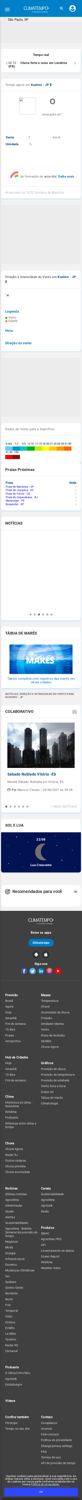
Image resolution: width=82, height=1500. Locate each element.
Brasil (9, 1000)
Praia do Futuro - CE (18, 493)
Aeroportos (13, 1041)
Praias (9, 1035)
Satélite (46, 1041)
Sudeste (10, 1282)
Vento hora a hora (53, 1086)
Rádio (45, 1211)
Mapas (46, 995)
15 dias (10, 1029)
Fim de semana (15, 1023)
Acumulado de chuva (55, 1012)
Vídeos (10, 1401)
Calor (9, 1316)
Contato (47, 1417)
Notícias (11, 1188)
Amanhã (11, 1018)
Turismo (10, 1339)
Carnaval (11, 1351)
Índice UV (47, 1092)
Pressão (46, 1018)
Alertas (10, 1217)
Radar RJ (11, 1155)
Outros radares (15, 1160)
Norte (9, 1299)
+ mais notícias (64, 806)
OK (41, 1491)
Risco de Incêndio (53, 1035)
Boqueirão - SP (15, 504)
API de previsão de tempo (58, 1463)
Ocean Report (50, 1256)
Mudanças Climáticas (20, 1270)
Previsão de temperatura (58, 1074)
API (43, 1245)
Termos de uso (51, 1457)
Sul (7, 1276)
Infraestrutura (15, 1259)
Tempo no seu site (17, 1428)
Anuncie (46, 1428)
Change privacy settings (56, 1446)
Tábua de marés (52, 1097)
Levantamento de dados (57, 1250)
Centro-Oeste (14, 1287)
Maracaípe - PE (15, 500)
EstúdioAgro (13, 1384)
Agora (9, 1006)
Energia (10, 1253)
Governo (11, 1264)
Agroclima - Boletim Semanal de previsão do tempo (21, 1232)
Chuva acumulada (17, 1172)
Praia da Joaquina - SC (20, 490)
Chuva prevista (15, 1166)
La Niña (10, 1333)
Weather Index (51, 1268)
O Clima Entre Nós (17, 1373)
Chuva (45, 1006)
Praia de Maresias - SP (20, 486)
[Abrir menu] (7, 9)
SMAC (45, 1233)
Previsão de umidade (55, 1080)
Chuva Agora (14, 1149)
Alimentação (13, 1205)
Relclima (11, 1111)
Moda (9, 1247)
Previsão (11, 995)
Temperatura (49, 1000)
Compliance (49, 1423)
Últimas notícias (16, 1194)
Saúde (9, 1211)
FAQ (44, 1451)
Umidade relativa (52, 1023)
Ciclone (10, 1322)
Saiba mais (66, 176)
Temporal (11, 1310)
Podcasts (11, 1117)
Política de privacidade (45, 1484)
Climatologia (49, 1103)
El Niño (10, 1328)
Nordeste (11, 1293)
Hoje (8, 1012)
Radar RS (11, 1345)
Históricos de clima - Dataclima (19, 1104)
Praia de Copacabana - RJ (22, 497)
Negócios (11, 1241)
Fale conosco (50, 1434)
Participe (11, 1423)
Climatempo (41, 942)
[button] (61, 8)
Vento (45, 1029)
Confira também (17, 1417)
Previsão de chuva (53, 1069)
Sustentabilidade (16, 1223)
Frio (8, 1305)
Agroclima (12, 1200)
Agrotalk (11, 1379)
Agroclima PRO (51, 1239)
